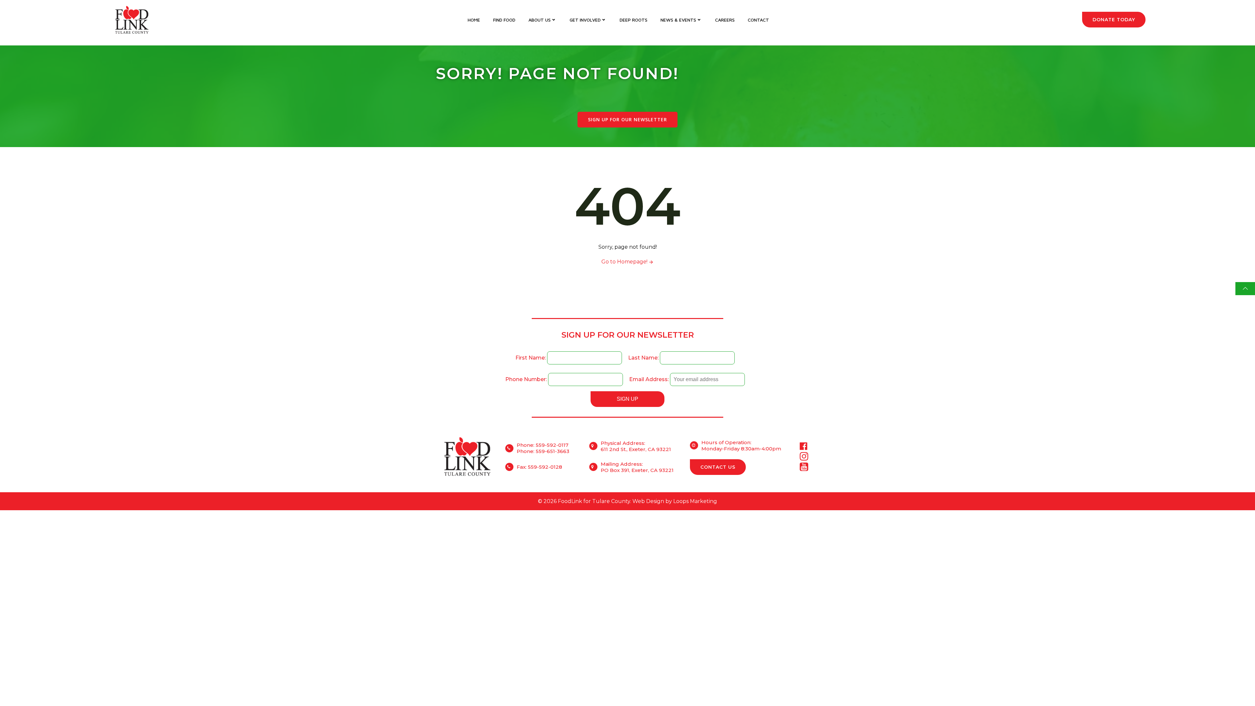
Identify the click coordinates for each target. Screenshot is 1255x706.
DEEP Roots (633, 20)
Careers (725, 20)
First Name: (531, 358)
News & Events (678, 20)
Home (474, 20)
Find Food (504, 20)
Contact (758, 20)
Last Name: (644, 358)
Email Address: (649, 379)
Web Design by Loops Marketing (674, 501)
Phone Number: (526, 379)
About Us (539, 20)
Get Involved (585, 20)
